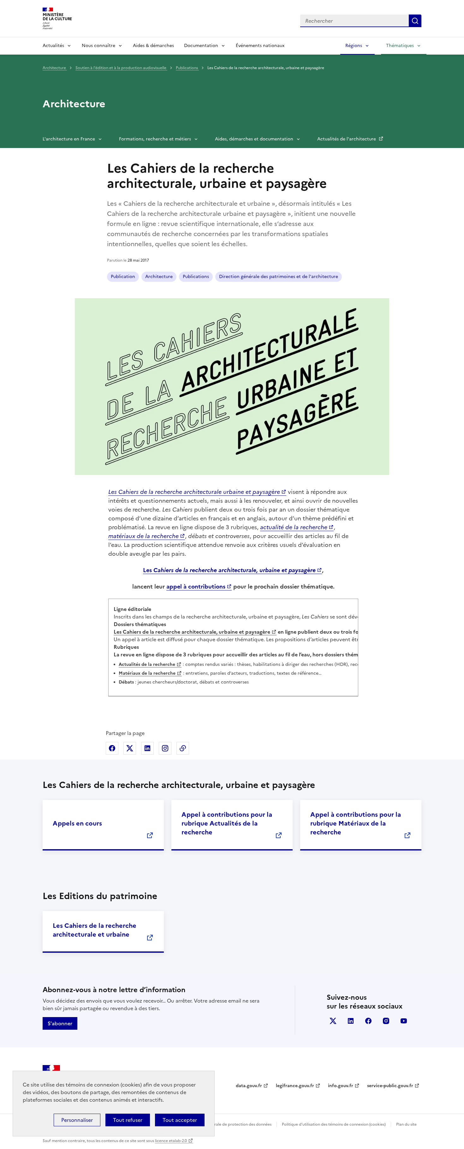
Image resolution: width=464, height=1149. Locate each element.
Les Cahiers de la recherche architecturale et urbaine (94, 930)
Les (229, 570)
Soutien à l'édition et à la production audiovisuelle (121, 68)
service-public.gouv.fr (390, 1085)
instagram (386, 1021)
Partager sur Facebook (112, 748)
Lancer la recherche (415, 21)
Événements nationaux (260, 45)
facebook (368, 1021)
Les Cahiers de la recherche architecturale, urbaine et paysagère (192, 632)
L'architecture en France (69, 139)
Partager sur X (129, 748)
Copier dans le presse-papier (182, 748)
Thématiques (400, 45)
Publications (187, 68)
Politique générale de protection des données (229, 1124)
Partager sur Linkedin (147, 748)
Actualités (53, 45)
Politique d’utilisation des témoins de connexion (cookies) (334, 1124)
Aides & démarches (153, 45)
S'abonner (60, 1023)
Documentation (201, 45)
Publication (123, 276)
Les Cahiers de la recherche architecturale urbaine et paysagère (194, 492)
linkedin (350, 1021)
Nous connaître (98, 45)
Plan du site (406, 1124)
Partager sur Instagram (165, 748)
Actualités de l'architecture (347, 139)
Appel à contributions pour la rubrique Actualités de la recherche (226, 823)
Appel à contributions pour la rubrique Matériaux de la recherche (355, 823)
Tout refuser (127, 1120)
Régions (353, 45)
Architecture (55, 68)
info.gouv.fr (340, 1085)
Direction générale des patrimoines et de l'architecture (278, 276)
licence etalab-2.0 (171, 1141)
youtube (403, 1021)
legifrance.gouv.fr (295, 1085)
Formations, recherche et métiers (155, 139)
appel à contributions (195, 586)
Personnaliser (77, 1120)
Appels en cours (77, 823)
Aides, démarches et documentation (254, 139)
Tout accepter (180, 1120)
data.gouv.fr (249, 1085)
